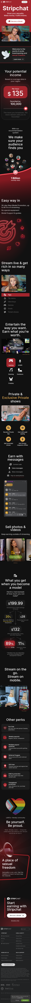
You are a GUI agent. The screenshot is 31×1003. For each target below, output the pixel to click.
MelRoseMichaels (26, 354)
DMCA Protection (19, 960)
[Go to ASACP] (8, 985)
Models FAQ (15, 920)
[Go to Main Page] (9, 1)
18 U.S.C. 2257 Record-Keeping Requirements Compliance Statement (15, 993)
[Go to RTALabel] (3, 985)
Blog (4, 938)
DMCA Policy (18, 941)
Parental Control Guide (20, 946)
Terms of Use (19, 938)
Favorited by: (15, 103)
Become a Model (17, 21)
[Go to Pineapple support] (2, 988)
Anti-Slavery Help (19, 948)
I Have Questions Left (8, 964)
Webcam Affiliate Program (6, 960)
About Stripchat (6, 936)
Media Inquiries (6, 943)
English (24, 929)
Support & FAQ (19, 955)
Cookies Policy (19, 943)
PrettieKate (26, 421)
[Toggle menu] (1, 2)
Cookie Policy (20, 997)
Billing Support (19, 958)
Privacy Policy (19, 936)
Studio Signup (4, 958)
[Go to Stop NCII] (9, 989)
